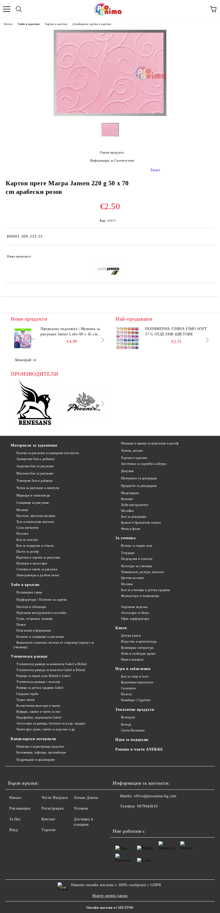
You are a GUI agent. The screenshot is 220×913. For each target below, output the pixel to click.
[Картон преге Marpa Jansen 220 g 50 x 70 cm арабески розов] (110, 115)
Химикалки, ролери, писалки (142, 572)
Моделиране (130, 493)
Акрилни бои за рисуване (35, 466)
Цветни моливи (132, 578)
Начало (8, 24)
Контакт (49, 819)
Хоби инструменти (134, 505)
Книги (121, 628)
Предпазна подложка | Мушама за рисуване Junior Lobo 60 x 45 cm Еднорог (70, 332)
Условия (81, 808)
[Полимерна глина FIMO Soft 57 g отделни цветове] (127, 338)
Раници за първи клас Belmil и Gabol (43, 676)
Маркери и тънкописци (33, 495)
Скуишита (128, 688)
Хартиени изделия (134, 607)
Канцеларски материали (33, 739)
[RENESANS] (34, 404)
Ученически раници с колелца (38, 682)
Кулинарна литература (137, 648)
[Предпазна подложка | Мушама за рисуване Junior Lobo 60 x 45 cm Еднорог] (23, 338)
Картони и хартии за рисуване (38, 557)
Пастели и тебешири (31, 607)
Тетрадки (127, 553)
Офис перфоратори (135, 619)
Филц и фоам (130, 529)
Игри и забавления (133, 669)
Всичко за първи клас (137, 546)
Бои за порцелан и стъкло (35, 546)
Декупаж (127, 471)
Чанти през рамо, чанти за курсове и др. (46, 729)
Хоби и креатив (28, 24)
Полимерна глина (29, 592)
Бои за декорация (133, 517)
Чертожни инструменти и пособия (41, 613)
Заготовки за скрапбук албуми (143, 464)
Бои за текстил (27, 540)
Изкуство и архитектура (139, 641)
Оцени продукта (112, 152)
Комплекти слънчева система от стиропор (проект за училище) (53, 645)
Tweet (155, 170)
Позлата (22, 533)
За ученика (125, 538)
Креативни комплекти (137, 682)
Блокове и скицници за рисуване (40, 637)
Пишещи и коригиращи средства (40, 746)
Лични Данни (86, 798)
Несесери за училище (136, 566)
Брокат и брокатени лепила (141, 522)
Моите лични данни (110, 896)
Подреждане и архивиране (35, 760)
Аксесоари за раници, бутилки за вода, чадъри (50, 723)
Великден (128, 717)
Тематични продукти (134, 710)
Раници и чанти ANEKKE (139, 749)
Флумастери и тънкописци (140, 596)
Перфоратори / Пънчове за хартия (41, 600)
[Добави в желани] (207, 254)
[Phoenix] (81, 403)
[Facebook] (119, 817)
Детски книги (131, 635)
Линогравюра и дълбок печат (37, 575)
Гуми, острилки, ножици (34, 619)
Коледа (126, 724)
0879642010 (147, 806)
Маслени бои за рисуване (34, 473)
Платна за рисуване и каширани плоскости (47, 453)
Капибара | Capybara (136, 700)
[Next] (101, 340)
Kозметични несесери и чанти (38, 706)
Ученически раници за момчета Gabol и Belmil (50, 670)
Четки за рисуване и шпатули (37, 488)
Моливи (22, 510)
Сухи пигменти (27, 528)
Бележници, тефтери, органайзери (41, 752)
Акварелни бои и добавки (35, 459)
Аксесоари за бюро (135, 613)
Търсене (49, 830)
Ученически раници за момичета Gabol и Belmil (51, 664)
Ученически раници (29, 656)
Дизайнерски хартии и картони (91, 24)
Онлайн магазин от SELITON (110, 908)
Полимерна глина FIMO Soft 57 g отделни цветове (176, 331)
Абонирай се (25, 360)
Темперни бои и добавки (34, 481)
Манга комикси (132, 659)
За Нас (15, 819)
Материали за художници (34, 445)
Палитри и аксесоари (31, 563)
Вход (13, 830)
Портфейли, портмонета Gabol (38, 717)
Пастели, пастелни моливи (35, 516)
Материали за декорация (139, 478)
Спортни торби (27, 694)
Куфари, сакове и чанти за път (38, 711)
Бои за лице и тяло (135, 676)
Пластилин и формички (33, 630)
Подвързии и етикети (136, 559)
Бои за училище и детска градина (145, 590)
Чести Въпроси (55, 798)
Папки (20, 624)
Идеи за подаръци (131, 740)
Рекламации (20, 808)
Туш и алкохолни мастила (35, 522)
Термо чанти (25, 700)
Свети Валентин (132, 730)
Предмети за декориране (139, 486)
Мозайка (127, 511)
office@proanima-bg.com (155, 796)
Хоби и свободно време (138, 653)
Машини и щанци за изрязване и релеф (149, 443)
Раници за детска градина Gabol (39, 688)
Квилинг (127, 499)
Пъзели (126, 694)
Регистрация (52, 808)
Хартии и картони (56, 24)
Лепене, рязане (132, 450)
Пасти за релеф (27, 551)
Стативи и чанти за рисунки (36, 569)
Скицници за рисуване (32, 503)
